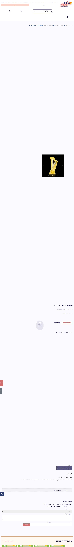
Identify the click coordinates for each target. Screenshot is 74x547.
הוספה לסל (67, 323)
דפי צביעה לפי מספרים (43, 3)
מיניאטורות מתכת (48, 25)
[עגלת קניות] (67, 17)
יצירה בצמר (14, 3)
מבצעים (43, 5)
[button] (2, 494)
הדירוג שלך (68, 509)
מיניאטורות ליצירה (59, 25)
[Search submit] (33, 11)
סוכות (2, 3)
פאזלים (20, 3)
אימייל (49, 522)
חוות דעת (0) (59, 468)
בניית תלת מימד (27, 3)
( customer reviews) (61, 310)
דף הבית (71, 25)
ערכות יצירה (8, 3)
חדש (15, 5)
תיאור (70, 468)
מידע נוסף (66, 468)
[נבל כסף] (53, 165)
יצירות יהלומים (54, 3)
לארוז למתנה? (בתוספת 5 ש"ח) (63, 332)
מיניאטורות (34, 3)
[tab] (70, 468)
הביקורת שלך (68, 514)
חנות (66, 25)
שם (70, 522)
